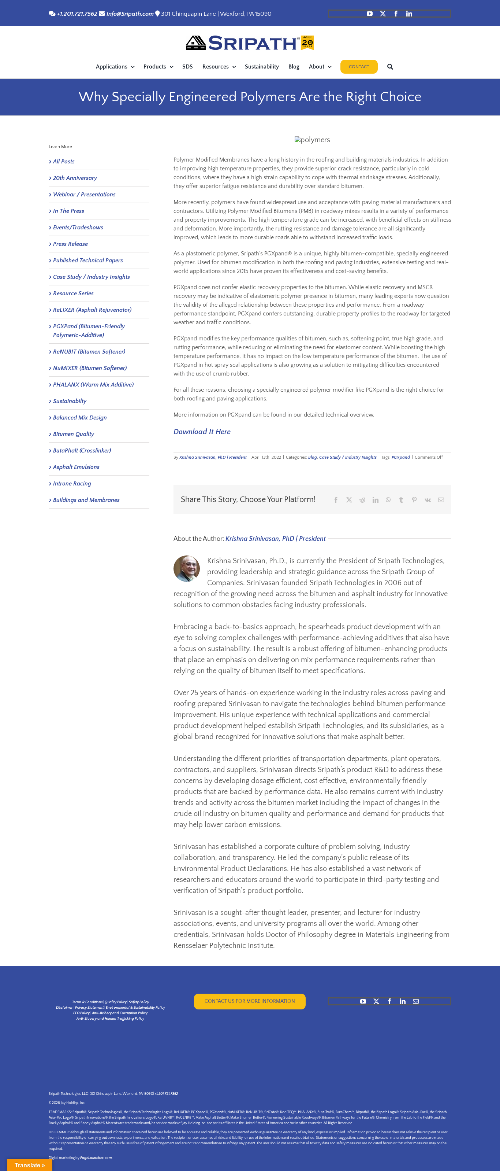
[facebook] (396, 13)
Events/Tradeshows (78, 227)
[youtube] (370, 13)
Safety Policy (139, 1002)
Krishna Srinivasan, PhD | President (213, 457)
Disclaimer (64, 1008)
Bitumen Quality (73, 434)
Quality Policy (116, 1002)
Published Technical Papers (88, 260)
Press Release (70, 244)
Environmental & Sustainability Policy (135, 1008)
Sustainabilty (69, 401)
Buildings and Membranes (86, 500)
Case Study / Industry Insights (348, 457)
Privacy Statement (89, 1008)
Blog (312, 457)
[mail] (416, 1001)
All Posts (64, 161)
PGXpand (401, 457)
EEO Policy (81, 1013)
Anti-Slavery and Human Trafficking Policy (110, 1019)
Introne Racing (72, 483)
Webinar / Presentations (84, 194)
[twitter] (383, 13)
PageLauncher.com (96, 1158)
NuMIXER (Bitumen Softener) (90, 368)
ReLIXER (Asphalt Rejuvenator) (92, 310)
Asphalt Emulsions (76, 467)
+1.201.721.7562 (76, 14)
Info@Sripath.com (130, 14)
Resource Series (73, 293)
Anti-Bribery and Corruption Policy (120, 1013)
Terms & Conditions (87, 1002)
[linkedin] (409, 13)
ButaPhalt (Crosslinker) (82, 450)
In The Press (68, 211)
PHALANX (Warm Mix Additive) (93, 384)
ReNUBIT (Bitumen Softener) (89, 351)
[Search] (390, 66)
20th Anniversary (75, 178)
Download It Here (202, 432)
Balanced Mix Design (80, 417)
